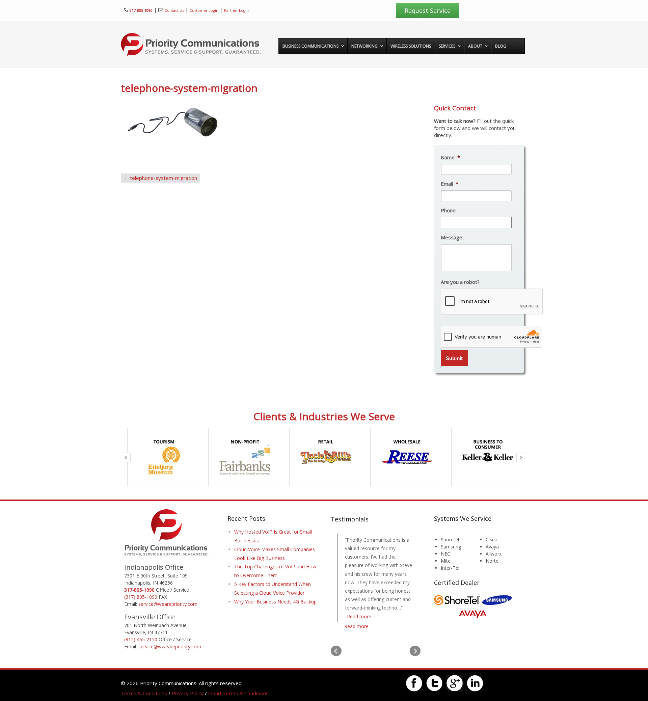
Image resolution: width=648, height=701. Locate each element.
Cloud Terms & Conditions (238, 693)
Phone (448, 210)
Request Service (428, 10)
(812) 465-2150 (140, 639)
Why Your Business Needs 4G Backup (275, 601)
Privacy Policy (188, 693)
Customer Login (204, 10)
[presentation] (492, 302)
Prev (336, 651)
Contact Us (174, 10)
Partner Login (236, 10)
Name (450, 157)
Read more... (358, 626)
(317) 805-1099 (140, 597)
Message (451, 237)
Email (449, 184)
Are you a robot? (460, 282)
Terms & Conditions (144, 693)
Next (415, 651)
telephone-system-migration (160, 177)
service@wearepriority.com (167, 604)
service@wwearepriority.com (169, 646)
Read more (359, 616)
